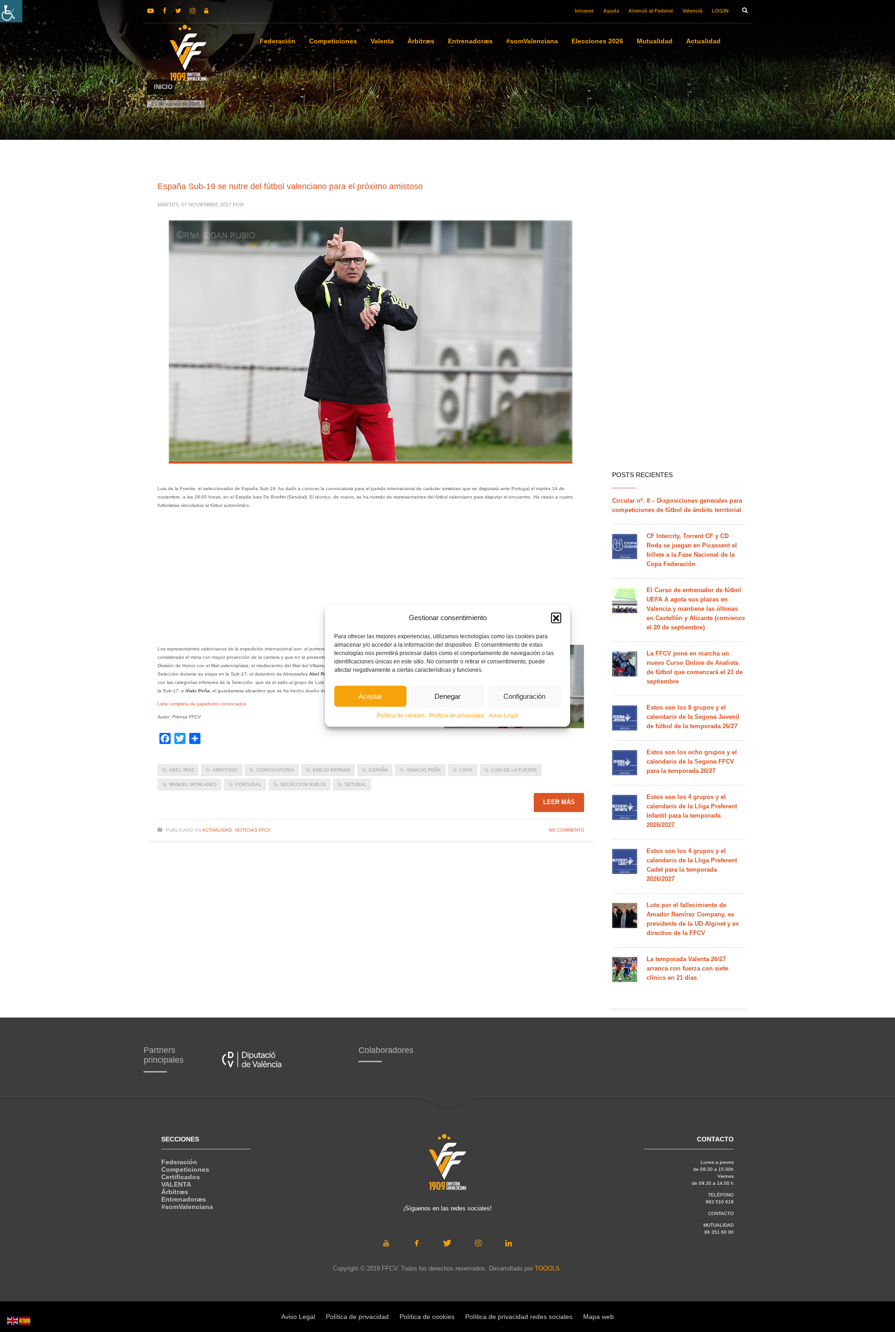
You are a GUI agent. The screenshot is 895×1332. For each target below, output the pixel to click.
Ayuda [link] (611, 11)
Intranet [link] (584, 11)
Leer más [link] (559, 802)
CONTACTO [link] (721, 1213)
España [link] (378, 769)
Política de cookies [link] (401, 715)
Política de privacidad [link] (456, 715)
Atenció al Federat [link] (650, 11)
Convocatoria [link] (275, 769)
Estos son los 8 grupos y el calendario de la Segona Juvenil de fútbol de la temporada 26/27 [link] (693, 717)
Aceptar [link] (370, 696)
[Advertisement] (388, 579)
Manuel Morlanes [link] (193, 784)
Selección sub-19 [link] (303, 784)
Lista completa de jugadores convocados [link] (202, 703)
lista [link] (466, 769)
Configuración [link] (524, 696)
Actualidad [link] (217, 830)
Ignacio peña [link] (423, 769)
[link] (11, 11)
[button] (556, 617)
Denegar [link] (447, 696)
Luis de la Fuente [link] (514, 769)
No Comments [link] (566, 830)
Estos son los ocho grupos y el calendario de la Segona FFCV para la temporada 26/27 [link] (692, 761)
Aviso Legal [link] (503, 715)
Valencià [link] (692, 11)
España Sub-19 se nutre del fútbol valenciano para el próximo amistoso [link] (290, 186)
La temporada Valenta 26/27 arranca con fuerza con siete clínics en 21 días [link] (687, 968)
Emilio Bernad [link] (331, 769)
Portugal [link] (248, 784)
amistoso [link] (225, 769)
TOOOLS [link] (547, 1268)
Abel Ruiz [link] (181, 769)
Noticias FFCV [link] (253, 830)
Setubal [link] (355, 784)
